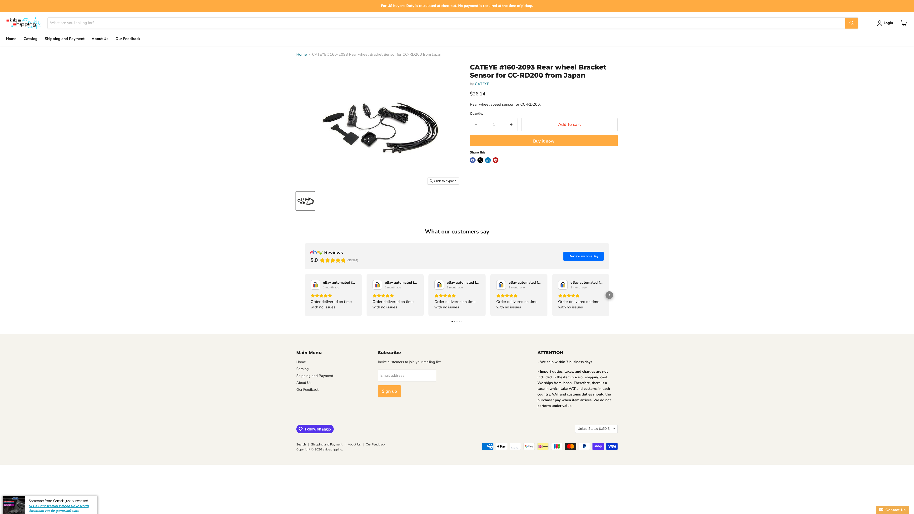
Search (301, 444)
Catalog (31, 38)
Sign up (389, 391)
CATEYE (482, 84)
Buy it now (543, 141)
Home (11, 38)
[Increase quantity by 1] (511, 124)
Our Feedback (127, 38)
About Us (100, 38)
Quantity (476, 114)
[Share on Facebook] (473, 160)
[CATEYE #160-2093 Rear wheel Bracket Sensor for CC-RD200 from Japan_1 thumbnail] (305, 201)
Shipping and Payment (64, 38)
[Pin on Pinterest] (495, 160)
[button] (304, 295)
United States (594, 428)
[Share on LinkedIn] (488, 160)
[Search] (851, 23)
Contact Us (894, 510)
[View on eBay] (315, 285)
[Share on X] (480, 160)
